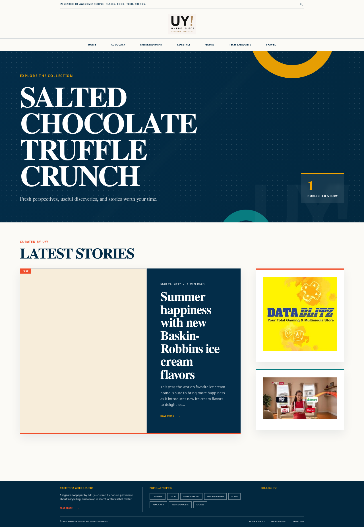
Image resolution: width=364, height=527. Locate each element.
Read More (167, 415)
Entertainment (151, 44)
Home (92, 44)
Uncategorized (215, 496)
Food (234, 496)
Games (209, 44)
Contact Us (298, 521)
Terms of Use (278, 521)
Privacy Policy (257, 521)
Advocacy (118, 44)
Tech (172, 496)
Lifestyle (184, 44)
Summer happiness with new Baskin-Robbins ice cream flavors (190, 335)
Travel (271, 44)
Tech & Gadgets (240, 44)
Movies (200, 504)
